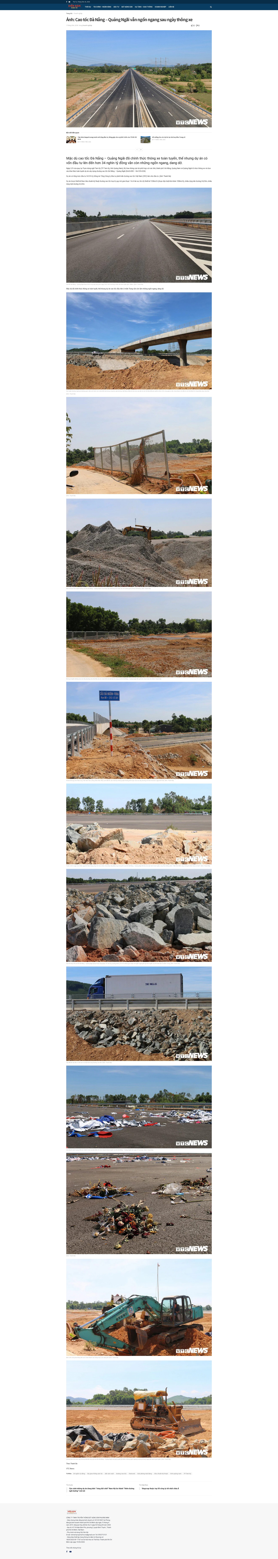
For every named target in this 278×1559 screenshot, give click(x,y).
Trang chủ (69, 13)
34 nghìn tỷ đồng (79, 1473)
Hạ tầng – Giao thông (143, 7)
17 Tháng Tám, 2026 (159, 139)
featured (132, 1473)
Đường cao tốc (121, 1473)
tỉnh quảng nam (175, 1473)
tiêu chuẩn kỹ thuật (161, 1473)
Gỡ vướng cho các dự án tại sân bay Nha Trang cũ (168, 137)
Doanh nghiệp (160, 7)
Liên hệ (171, 7)
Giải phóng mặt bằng (144, 1473)
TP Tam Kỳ (187, 1473)
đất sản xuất (109, 1473)
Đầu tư (116, 7)
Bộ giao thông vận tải (95, 1473)
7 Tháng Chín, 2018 (72, 25)
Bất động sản (127, 7)
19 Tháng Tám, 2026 (85, 142)
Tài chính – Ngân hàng (102, 7)
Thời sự (88, 7)
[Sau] (141, 149)
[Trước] (137, 149)
